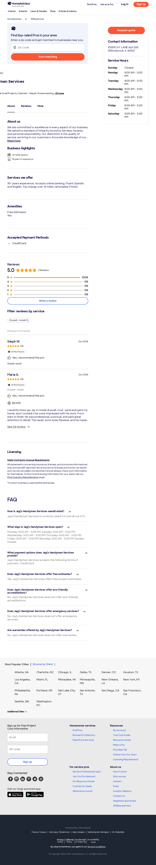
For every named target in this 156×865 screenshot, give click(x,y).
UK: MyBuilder (118, 832)
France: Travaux (39, 832)
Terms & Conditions (96, 847)
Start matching (48, 56)
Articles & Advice (67, 11)
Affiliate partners (122, 805)
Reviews (26, 106)
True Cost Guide (121, 735)
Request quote (126, 30)
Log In (124, 4)
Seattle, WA (22, 701)
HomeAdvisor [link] (14, 19)
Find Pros (77, 730)
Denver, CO (109, 672)
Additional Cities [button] (15, 711)
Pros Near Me (120, 749)
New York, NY (131, 679)
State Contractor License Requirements (28, 460)
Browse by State (43, 664)
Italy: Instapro (79, 832)
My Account (119, 730)
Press (116, 786)
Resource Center (122, 740)
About (11, 106)
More (52, 11)
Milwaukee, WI (67, 679)
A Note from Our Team (124, 754)
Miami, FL (42, 679)
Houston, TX (130, 672)
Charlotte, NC (45, 672)
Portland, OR (44, 690)
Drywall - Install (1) (19, 320)
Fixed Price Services (83, 740)
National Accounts (82, 791)
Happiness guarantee (124, 800)
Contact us (119, 796)
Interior (12, 11)
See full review (16, 426)
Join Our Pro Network (84, 776)
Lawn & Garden (38, 11)
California (69, 841)
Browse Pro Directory (84, 735)
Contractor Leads (82, 786)
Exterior (23, 11)
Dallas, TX (86, 672)
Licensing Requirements (125, 759)
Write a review (48, 300)
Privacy (60, 841)
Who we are (119, 776)
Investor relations (122, 791)
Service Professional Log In (87, 771)
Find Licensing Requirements (22, 477)
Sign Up (141, 4)
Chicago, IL (65, 672)
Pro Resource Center (84, 781)
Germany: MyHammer (59, 832)
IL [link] (26, 19)
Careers (117, 781)
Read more (14, 140)
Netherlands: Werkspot (98, 832)
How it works (120, 771)
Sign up (27, 761)
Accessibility (93, 841)
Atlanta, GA (22, 672)
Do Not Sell (80, 841)
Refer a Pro (119, 745)
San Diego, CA (110, 690)
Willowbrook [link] (37, 19)
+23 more (59, 93)
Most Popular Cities (17, 664)
